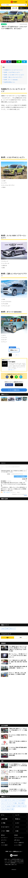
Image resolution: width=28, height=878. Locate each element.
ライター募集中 (4, 845)
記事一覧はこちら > (11, 369)
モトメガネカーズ (13, 800)
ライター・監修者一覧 (18, 842)
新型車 (14, 806)
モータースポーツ (5, 827)
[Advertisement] (14, 45)
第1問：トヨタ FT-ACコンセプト (12, 72)
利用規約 (25, 495)
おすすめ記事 (22, 800)
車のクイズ (12, 628)
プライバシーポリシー (18, 837)
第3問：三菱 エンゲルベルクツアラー (13, 77)
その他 (16, 831)
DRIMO (19, 806)
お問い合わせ (17, 840)
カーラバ (10, 803)
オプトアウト (4, 840)
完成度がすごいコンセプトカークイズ (13, 70)
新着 (7, 628)
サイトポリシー (4, 837)
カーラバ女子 (4, 800)
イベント (17, 827)
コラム (3, 809)
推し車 (24, 806)
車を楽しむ (22, 8)
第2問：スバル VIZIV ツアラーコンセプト (14, 74)
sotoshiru (8, 806)
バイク (3, 806)
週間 (7, 637)
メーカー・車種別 (5, 831)
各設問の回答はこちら (9, 82)
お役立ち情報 (14, 8)
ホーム (2, 8)
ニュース (8, 8)
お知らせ (3, 842)
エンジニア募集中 (18, 845)
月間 (20, 637)
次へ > (17, 354)
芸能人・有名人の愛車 (19, 803)
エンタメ (17, 823)
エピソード (4, 803)
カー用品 (3, 823)
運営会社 (3, 835)
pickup (3, 628)
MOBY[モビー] (3, 10)
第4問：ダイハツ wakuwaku (11, 79)
